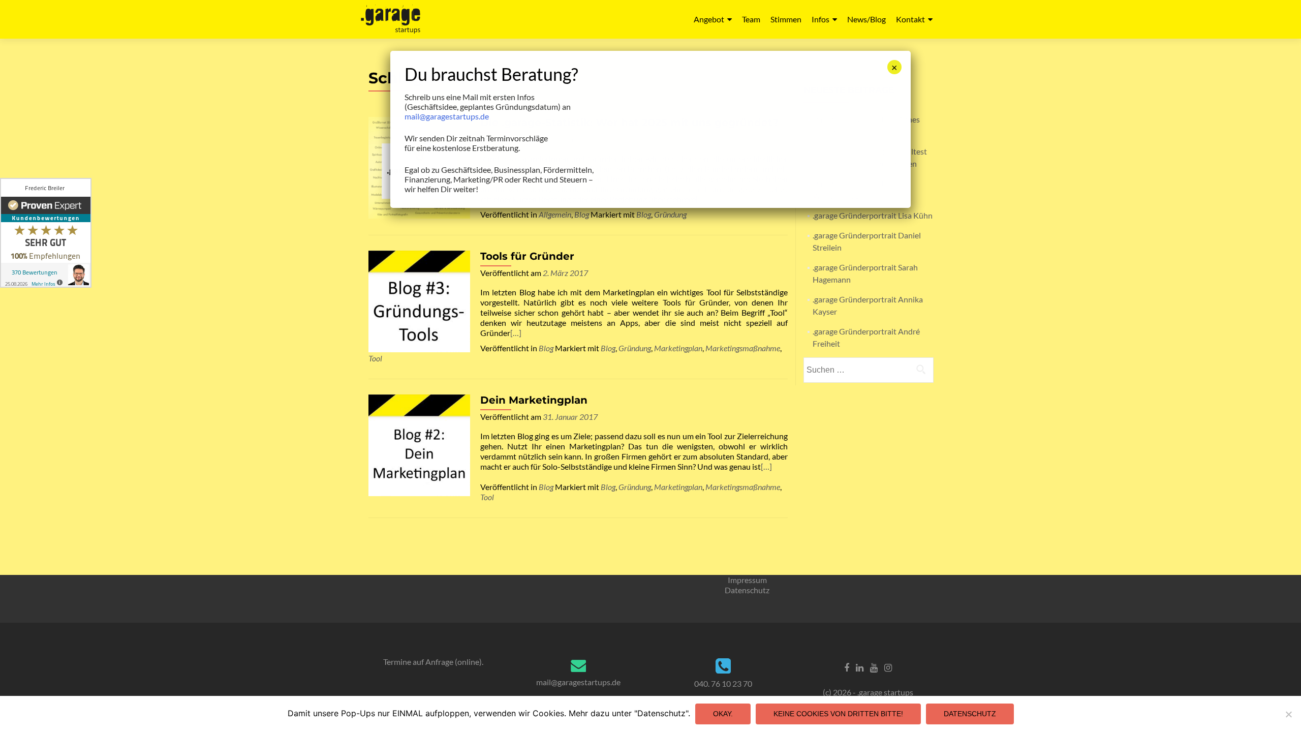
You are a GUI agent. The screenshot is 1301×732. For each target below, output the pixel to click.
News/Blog (866, 19)
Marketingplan (678, 348)
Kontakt (910, 19)
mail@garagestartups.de (578, 682)
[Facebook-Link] (846, 667)
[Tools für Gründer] (419, 300)
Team (751, 19)
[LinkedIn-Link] (859, 667)
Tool (375, 358)
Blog (581, 214)
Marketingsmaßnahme (742, 348)
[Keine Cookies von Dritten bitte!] (1288, 714)
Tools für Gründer (527, 256)
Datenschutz (747, 590)
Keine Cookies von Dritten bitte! (838, 714)
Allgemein (555, 214)
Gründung (670, 214)
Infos (820, 19)
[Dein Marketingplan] (419, 444)
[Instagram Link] (888, 667)
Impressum (747, 580)
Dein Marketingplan (533, 400)
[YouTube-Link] (874, 667)
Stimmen (785, 19)
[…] (515, 333)
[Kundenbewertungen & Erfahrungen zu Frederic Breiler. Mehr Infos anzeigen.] (45, 233)
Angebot (709, 19)
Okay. (723, 714)
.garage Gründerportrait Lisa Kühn (873, 215)
